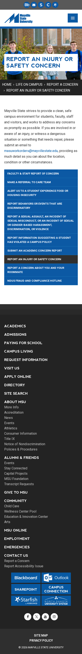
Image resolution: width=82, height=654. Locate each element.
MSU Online (15, 530)
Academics (15, 326)
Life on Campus (29, 85)
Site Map (41, 635)
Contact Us (16, 556)
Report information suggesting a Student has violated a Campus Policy (39, 240)
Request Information (26, 360)
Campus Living (18, 351)
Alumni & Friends (21, 458)
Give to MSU (16, 492)
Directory (14, 385)
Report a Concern (62, 85)
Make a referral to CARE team (29, 182)
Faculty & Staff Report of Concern (33, 173)
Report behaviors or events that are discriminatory (34, 205)
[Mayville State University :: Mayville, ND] (18, 18)
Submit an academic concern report (34, 250)
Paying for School (23, 343)
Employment (17, 539)
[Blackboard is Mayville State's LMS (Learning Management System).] (27, 5)
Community (15, 501)
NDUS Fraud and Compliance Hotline (34, 280)
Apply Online (17, 377)
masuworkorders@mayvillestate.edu (31, 151)
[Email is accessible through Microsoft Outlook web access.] (34, 5)
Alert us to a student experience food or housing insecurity (37, 193)
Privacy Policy (41, 640)
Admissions (15, 335)
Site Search (16, 394)
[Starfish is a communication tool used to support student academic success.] (55, 5)
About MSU (15, 402)
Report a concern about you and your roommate (35, 270)
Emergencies (17, 547)
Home (7, 85)
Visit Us (11, 368)
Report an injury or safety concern (38, 90)
